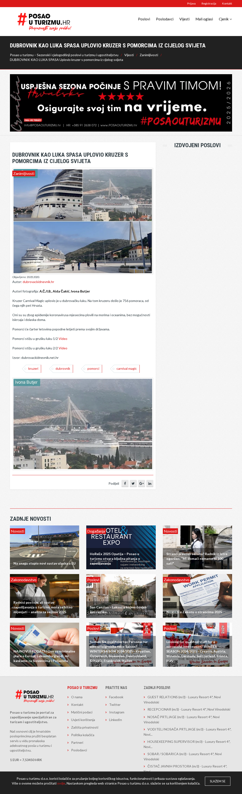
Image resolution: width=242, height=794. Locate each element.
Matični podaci (81, 712)
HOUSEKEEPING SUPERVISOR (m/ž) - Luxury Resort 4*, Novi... (187, 744)
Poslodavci (164, 19)
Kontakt (227, 3)
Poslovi (144, 19)
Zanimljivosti (149, 55)
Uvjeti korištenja (83, 720)
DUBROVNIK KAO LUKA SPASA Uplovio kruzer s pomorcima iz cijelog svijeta (66, 60)
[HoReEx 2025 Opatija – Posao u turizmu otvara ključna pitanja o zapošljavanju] (121, 547)
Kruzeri (33, 368)
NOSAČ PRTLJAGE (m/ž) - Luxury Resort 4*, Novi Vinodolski (182, 719)
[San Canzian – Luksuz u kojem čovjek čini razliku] (121, 595)
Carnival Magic (127, 368)
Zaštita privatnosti (84, 727)
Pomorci (93, 368)
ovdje (61, 783)
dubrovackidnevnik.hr (38, 282)
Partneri (77, 742)
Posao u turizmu (82, 687)
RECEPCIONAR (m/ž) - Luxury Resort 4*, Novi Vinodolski (188, 709)
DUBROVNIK (63, 368)
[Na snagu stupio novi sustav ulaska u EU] (44, 547)
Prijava (191, 3)
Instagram (116, 712)
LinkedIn (115, 720)
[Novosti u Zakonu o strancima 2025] (197, 595)
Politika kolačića (82, 735)
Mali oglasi (204, 19)
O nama (76, 697)
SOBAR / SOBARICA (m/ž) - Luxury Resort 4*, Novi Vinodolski (183, 756)
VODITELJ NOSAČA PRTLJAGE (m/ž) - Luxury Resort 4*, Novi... (187, 731)
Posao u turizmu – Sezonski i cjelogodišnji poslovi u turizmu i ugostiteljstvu (64, 55)
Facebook (116, 697)
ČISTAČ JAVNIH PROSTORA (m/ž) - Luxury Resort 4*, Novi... (185, 768)
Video (63, 339)
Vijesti (184, 19)
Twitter (115, 705)
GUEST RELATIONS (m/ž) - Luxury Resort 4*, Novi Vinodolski (182, 699)
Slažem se (217, 781)
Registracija (209, 3)
